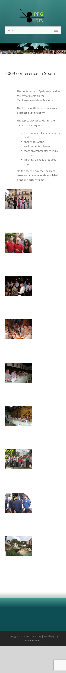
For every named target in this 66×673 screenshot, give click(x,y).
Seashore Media (33, 640)
